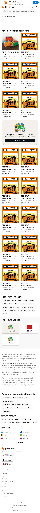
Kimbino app (6, 383)
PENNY (12, 363)
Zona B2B (5, 496)
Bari (30, 419)
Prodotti (4, 486)
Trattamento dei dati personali (20, 510)
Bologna (11, 422)
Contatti (4, 479)
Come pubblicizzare (8, 494)
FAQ (3, 476)
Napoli (17, 419)
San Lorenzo (26, 422)
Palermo (10, 419)
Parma (34, 422)
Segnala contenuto (7, 481)
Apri (36, 2)
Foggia (4, 422)
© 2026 (20, 503)
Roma (4, 419)
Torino (18, 422)
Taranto (24, 419)
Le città (4, 484)
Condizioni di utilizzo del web (20, 508)
